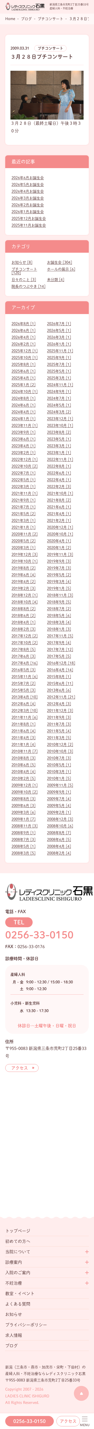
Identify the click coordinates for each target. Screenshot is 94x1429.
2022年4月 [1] (59, 480)
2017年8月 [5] (23, 649)
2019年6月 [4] (23, 575)
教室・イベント (19, 1293)
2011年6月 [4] (23, 731)
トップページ (17, 1231)
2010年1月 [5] (59, 778)
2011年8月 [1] (23, 724)
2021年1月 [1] (23, 527)
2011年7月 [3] (59, 724)
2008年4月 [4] (59, 846)
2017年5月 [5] (59, 656)
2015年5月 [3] (23, 690)
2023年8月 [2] (59, 432)
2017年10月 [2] (24, 643)
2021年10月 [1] (60, 493)
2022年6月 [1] (59, 473)
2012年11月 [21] (61, 697)
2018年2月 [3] (23, 629)
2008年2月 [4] (59, 853)
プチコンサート (50, 48)
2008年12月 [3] (60, 819)
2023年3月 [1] (59, 446)
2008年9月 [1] (23, 833)
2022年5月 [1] (23, 480)
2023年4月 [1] (23, 446)
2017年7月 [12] (60, 649)
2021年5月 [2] (23, 514)
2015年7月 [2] (23, 683)
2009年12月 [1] (24, 785)
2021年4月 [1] (59, 514)
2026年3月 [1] (59, 337)
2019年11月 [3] (60, 554)
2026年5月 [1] (59, 330)
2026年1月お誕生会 (27, 212)
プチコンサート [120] (24, 271)
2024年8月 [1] (23, 398)
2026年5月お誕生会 (27, 184)
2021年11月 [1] (24, 493)
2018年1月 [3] (59, 629)
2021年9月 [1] (23, 500)
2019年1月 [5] (59, 588)
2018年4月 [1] (23, 622)
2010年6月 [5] (23, 765)
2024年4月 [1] (23, 412)
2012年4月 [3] (59, 704)
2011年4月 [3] (23, 738)
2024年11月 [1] (60, 385)
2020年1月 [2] (59, 548)
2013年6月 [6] (59, 690)
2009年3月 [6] (23, 812)
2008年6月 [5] (59, 839)
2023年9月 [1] (23, 432)
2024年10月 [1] (24, 391)
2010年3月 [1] (59, 771)
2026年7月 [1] (59, 324)
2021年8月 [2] (59, 500)
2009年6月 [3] (23, 805)
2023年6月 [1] (23, 439)
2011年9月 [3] (59, 717)
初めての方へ (17, 1241)
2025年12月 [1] (24, 351)
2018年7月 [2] (59, 609)
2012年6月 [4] (23, 704)
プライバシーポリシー (26, 1325)
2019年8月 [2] (23, 568)
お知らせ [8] (21, 262)
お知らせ (13, 1314)
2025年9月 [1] (59, 357)
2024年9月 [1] (59, 391)
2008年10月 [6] (60, 826)
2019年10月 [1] (24, 561)
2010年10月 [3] (60, 751)
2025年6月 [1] (23, 371)
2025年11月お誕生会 (28, 225)
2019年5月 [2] (59, 575)
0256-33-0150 (29, 1421)
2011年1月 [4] (23, 744)
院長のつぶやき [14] (28, 286)
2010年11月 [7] (24, 751)
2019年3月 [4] (59, 581)
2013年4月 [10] (24, 697)
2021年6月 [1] (59, 507)
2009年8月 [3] (23, 799)
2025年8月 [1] (23, 364)
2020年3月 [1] (23, 548)
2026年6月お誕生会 (27, 178)
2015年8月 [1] (59, 676)
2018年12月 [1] (24, 595)
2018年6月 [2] (23, 615)
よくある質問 (17, 1304)
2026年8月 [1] (23, 324)
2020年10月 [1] (60, 534)
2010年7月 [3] (59, 758)
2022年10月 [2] (24, 466)
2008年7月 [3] (23, 839)
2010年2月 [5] (23, 778)
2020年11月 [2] (24, 534)
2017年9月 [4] (59, 643)
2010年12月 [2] (60, 744)
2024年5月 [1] (59, 405)
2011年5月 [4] (59, 731)
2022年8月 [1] (59, 466)
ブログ (11, 1346)
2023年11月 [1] (24, 425)
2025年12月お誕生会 (28, 218)
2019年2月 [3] (23, 588)
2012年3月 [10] (24, 710)
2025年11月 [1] (60, 351)
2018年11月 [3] (60, 595)
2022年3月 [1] (23, 486)
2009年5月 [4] (59, 805)
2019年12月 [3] (24, 554)
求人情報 (13, 1335)
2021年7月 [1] (23, 507)
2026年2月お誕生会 (27, 205)
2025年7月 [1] (59, 364)
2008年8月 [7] (59, 833)
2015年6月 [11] (60, 683)
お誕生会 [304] (59, 262)
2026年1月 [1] (59, 344)
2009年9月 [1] (59, 792)
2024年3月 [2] (59, 412)
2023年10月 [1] (60, 425)
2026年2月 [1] (23, 344)
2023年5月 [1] (59, 439)
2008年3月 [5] (23, 853)
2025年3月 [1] (59, 378)
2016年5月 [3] (23, 670)
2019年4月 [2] (23, 581)
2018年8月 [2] (23, 609)
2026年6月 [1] (23, 330)
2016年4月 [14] (60, 670)
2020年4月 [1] (59, 541)
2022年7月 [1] (23, 473)
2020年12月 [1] (60, 527)
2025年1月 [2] (23, 385)
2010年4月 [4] (23, 771)
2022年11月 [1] (60, 459)
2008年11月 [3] (24, 826)
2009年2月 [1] (59, 812)
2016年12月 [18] (61, 663)
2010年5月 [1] (59, 765)
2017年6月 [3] (23, 656)
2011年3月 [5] (59, 738)
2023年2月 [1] (23, 452)
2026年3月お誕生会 (27, 198)
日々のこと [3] (23, 279)
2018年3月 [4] (59, 622)
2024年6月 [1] (23, 405)
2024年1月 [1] (23, 419)
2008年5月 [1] (23, 846)
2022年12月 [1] (24, 459)
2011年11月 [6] (24, 717)
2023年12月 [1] (60, 419)
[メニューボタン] (85, 1421)
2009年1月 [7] (23, 819)
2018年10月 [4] (24, 602)
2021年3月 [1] (23, 520)
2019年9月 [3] (59, 561)
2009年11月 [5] (60, 785)
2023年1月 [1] (59, 452)
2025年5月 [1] (59, 371)
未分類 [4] (55, 279)
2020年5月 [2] (23, 541)
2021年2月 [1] (59, 520)
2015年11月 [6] (24, 676)
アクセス (68, 1421)
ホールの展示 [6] (61, 269)
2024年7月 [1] (59, 398)
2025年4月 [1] (23, 378)
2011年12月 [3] (60, 710)
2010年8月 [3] (23, 758)
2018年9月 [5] (59, 602)
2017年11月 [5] (60, 636)
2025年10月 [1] (24, 357)
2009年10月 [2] (24, 792)
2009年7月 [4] (59, 799)
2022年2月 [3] (59, 486)
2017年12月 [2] (24, 636)
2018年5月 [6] (59, 615)
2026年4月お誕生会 (27, 191)
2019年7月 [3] (59, 568)
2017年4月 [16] (24, 663)
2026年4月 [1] (23, 337)
